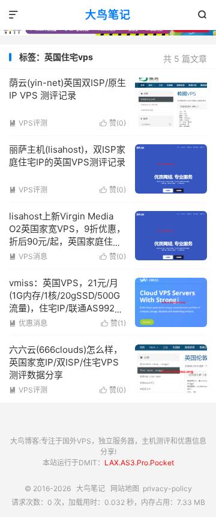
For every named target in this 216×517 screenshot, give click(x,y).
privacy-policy (167, 488)
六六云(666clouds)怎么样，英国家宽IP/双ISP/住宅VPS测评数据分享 (65, 362)
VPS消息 (28, 256)
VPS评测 (28, 122)
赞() (113, 122)
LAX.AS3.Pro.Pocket (139, 462)
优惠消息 (28, 323)
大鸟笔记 (108, 14)
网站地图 (124, 488)
